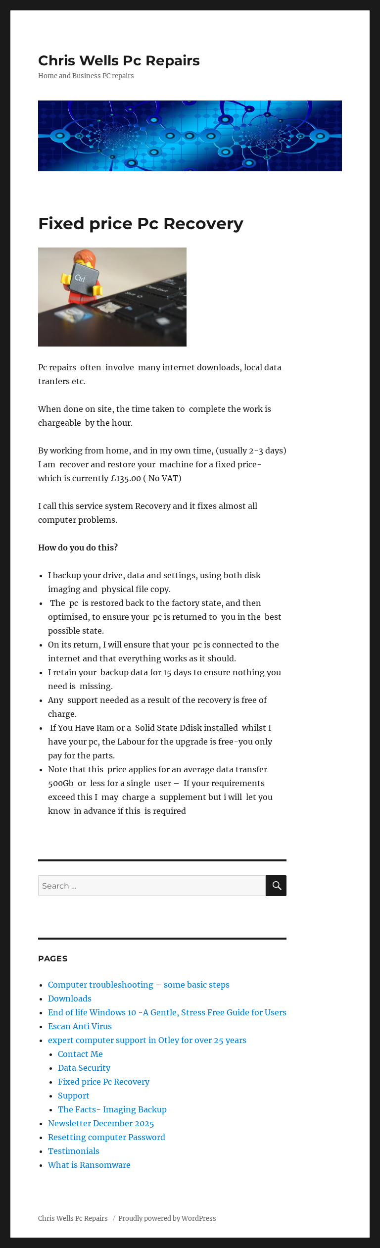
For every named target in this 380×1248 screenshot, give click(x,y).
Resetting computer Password (106, 1137)
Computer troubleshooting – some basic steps (139, 985)
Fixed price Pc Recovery (103, 1082)
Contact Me (80, 1054)
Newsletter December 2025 (101, 1123)
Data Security (84, 1068)
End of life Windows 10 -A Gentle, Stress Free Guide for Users (167, 1012)
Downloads (70, 998)
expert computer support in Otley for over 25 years (147, 1040)
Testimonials (73, 1151)
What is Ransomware (89, 1165)
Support (74, 1095)
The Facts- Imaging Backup (112, 1109)
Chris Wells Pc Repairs (119, 60)
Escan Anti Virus (80, 1026)
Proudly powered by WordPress (167, 1218)
